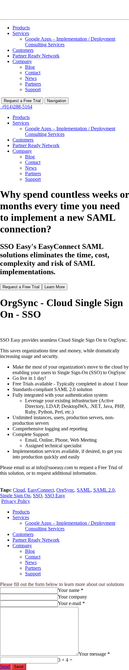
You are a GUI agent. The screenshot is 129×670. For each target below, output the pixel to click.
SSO (37, 495)
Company (22, 61)
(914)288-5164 (16, 106)
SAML (84, 490)
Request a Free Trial (22, 100)
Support (33, 89)
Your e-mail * (71, 603)
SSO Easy (55, 495)
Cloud (19, 490)
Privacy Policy (15, 501)
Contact (32, 72)
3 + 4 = (65, 660)
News (31, 78)
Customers (23, 50)
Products (21, 27)
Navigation (56, 100)
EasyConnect (41, 490)
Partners (33, 84)
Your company (72, 596)
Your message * (94, 654)
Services (21, 33)
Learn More (54, 287)
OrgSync (65, 490)
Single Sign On (15, 495)
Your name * (70, 590)
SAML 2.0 (104, 490)
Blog (30, 67)
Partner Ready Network (36, 55)
